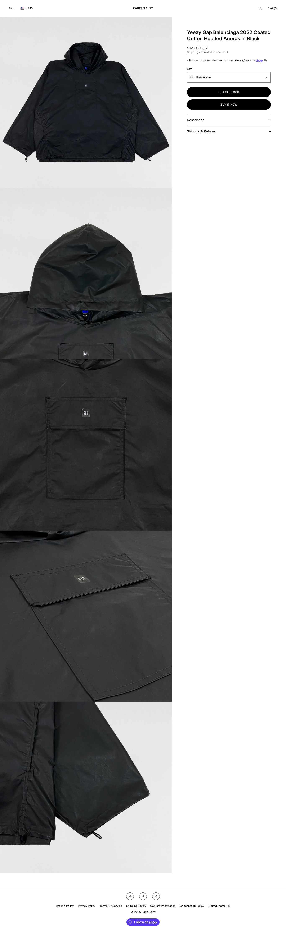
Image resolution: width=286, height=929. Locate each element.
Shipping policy (136, 905)
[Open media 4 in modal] (86, 616)
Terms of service (111, 905)
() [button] (273, 8)
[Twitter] (143, 896)
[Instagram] (130, 896)
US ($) (29, 8)
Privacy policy (86, 905)
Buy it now (228, 104)
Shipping (192, 52)
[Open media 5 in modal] (86, 787)
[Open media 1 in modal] (86, 102)
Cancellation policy (192, 905)
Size (189, 68)
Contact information (163, 905)
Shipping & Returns (201, 131)
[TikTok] (156, 896)
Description (195, 120)
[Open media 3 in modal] (86, 445)
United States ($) (219, 905)
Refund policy (65, 905)
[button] (260, 8)
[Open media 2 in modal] (86, 273)
